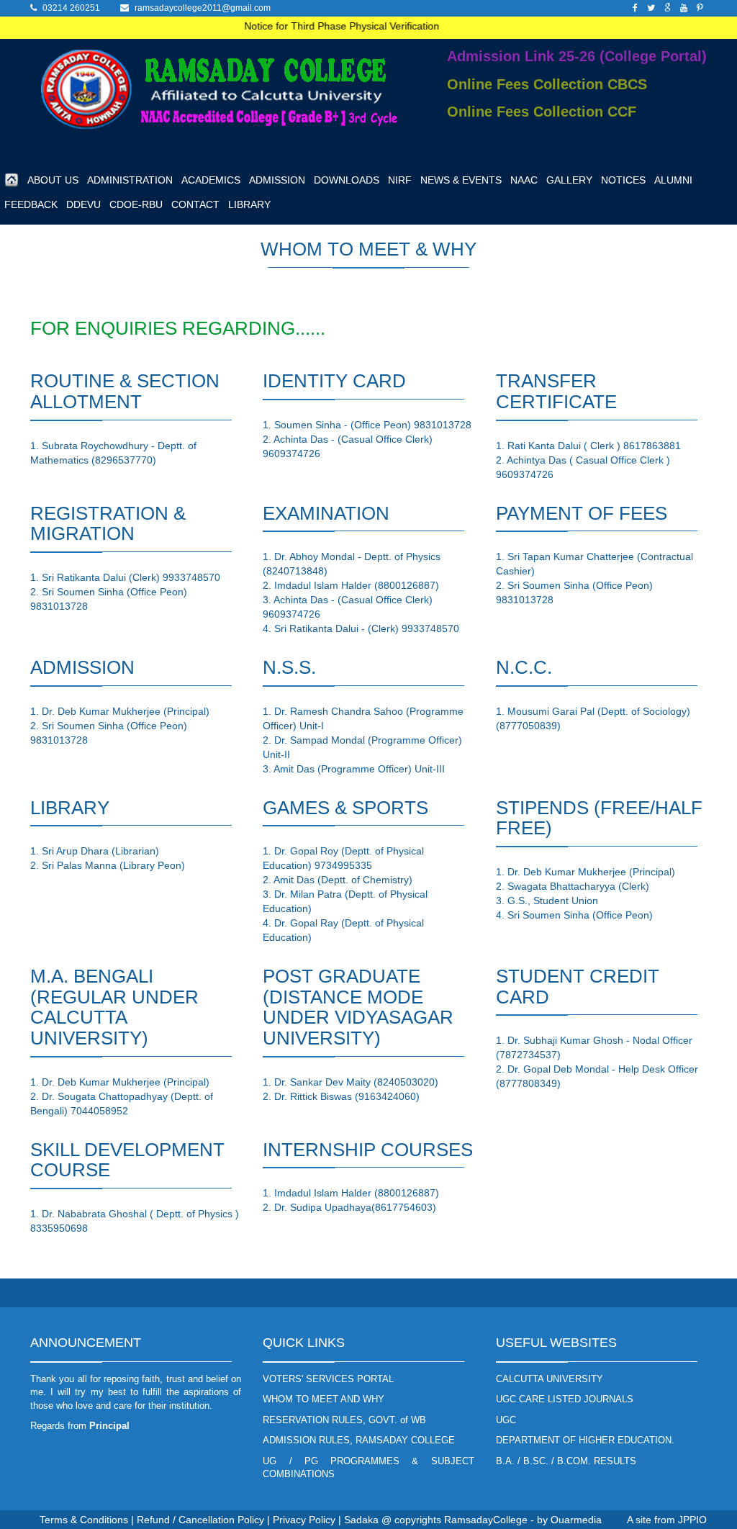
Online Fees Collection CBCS (547, 84)
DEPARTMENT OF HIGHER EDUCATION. (585, 1440)
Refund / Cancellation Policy (200, 1519)
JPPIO (692, 1519)
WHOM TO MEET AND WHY (323, 1399)
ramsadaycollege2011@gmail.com (203, 8)
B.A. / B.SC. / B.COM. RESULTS (566, 1461)
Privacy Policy (304, 1519)
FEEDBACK (31, 204)
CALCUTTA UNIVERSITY (549, 1379)
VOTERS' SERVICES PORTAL (328, 1379)
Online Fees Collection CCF (541, 111)
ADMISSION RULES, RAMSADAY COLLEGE (359, 1440)
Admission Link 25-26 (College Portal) (577, 56)
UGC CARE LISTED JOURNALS (564, 1399)
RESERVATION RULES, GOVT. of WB (344, 1420)
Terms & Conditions (84, 1519)
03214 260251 (71, 8)
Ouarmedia (576, 1519)
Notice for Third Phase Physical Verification (330, 26)
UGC (506, 1420)
